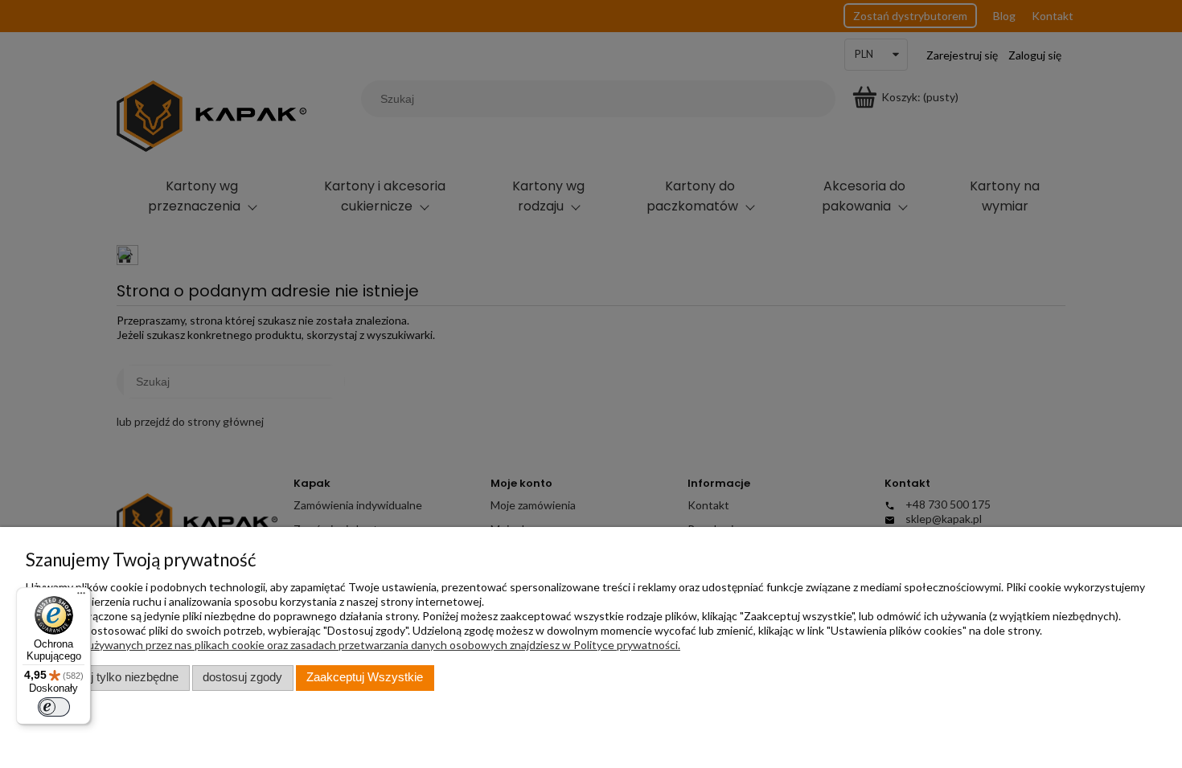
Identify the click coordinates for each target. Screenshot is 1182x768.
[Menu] (81, 597)
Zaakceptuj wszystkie (364, 677)
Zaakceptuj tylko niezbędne (107, 677)
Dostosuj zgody (242, 677)
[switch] (54, 707)
